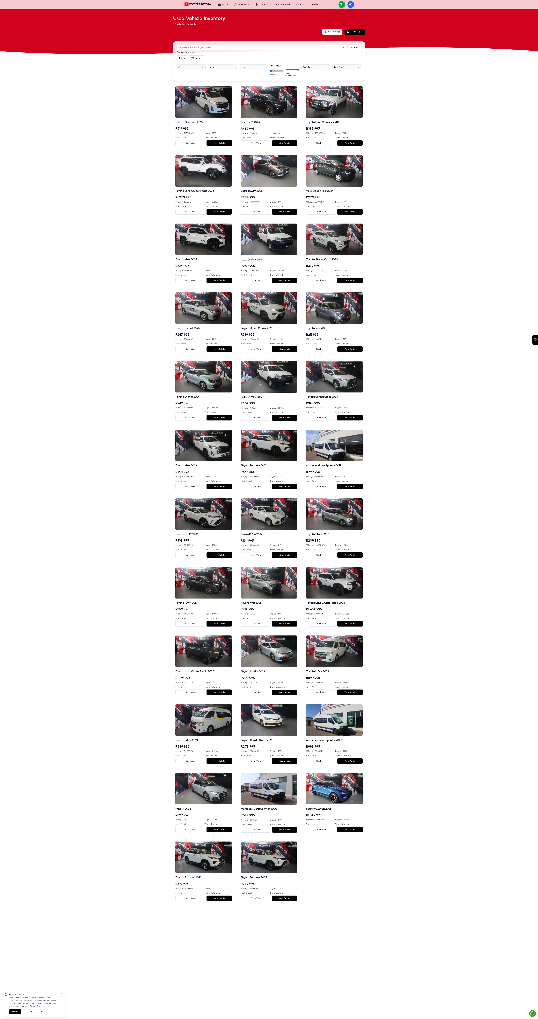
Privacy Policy (36, 1006)
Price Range (275, 66)
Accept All (15, 1012)
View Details (219, 143)
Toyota (182, 58)
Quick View (190, 143)
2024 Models (196, 58)
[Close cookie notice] (61, 994)
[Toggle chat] (350, 4)
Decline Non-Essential (33, 1012)
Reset (356, 47)
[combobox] (191, 67)
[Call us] (341, 4)
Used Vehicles (356, 32)
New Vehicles (334, 32)
